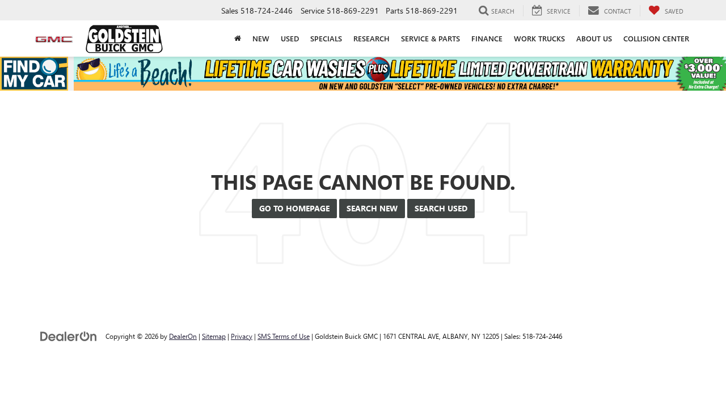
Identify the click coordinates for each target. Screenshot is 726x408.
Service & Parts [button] (430, 38)
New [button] (260, 38)
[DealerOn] (69, 335)
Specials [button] (326, 38)
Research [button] (371, 38)
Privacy (241, 336)
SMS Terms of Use (284, 336)
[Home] (238, 38)
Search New (372, 208)
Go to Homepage (294, 208)
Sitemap (214, 336)
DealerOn (183, 336)
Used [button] (290, 38)
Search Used (441, 208)
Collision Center (656, 38)
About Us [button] (594, 38)
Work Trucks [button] (539, 38)
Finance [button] (487, 38)
